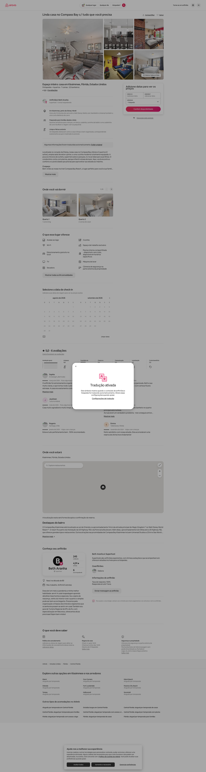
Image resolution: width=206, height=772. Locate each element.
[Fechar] (76, 366)
